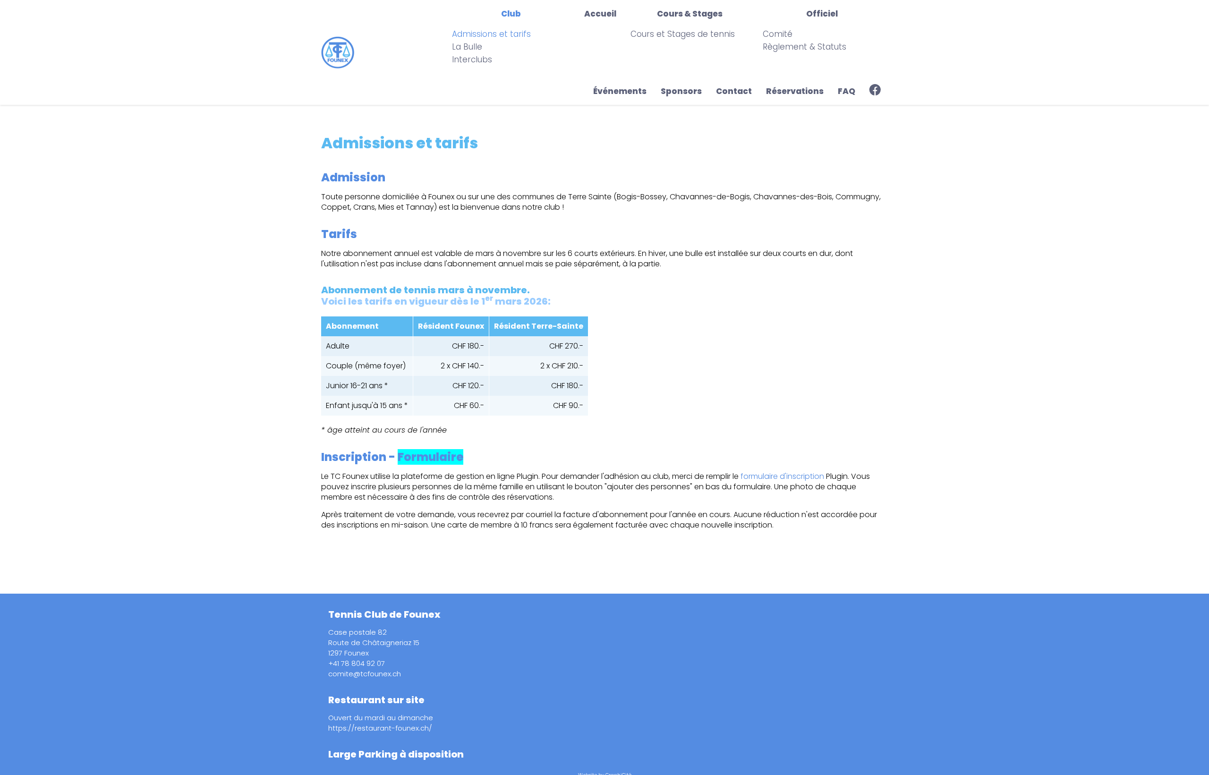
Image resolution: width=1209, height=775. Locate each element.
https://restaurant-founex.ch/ (380, 728)
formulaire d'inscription (782, 476)
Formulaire (430, 457)
